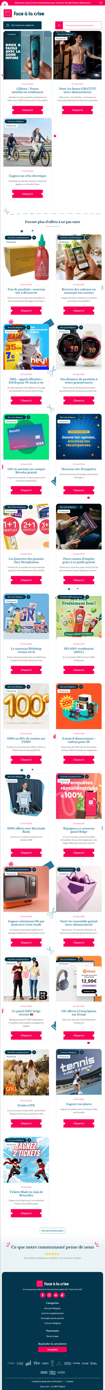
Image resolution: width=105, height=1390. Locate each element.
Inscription (52, 1349)
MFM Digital (59, 1386)
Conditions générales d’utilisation (47, 1381)
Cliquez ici (27, 110)
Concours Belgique (52, 1323)
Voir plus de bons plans (52, 1230)
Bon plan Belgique (52, 1308)
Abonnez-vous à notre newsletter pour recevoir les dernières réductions (52, 2)
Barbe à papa (52, 1336)
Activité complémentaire (52, 1313)
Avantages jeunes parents (52, 1318)
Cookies (69, 1381)
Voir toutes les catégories (22, 25)
